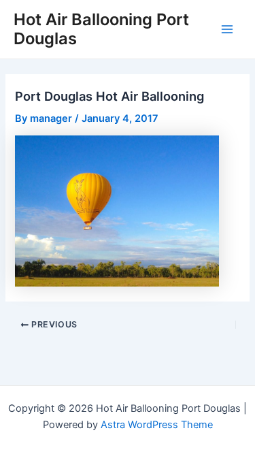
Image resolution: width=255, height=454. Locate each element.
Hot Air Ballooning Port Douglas (101, 29)
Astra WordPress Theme (157, 425)
